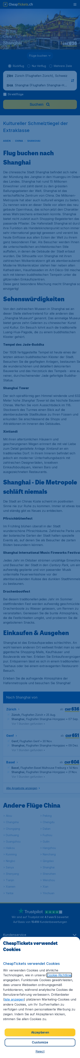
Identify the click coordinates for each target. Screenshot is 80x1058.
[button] (40, 1051)
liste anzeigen (14, 999)
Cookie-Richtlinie (59, 975)
